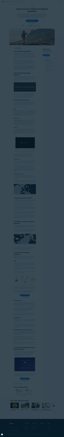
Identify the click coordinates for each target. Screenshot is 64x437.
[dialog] (32, 218)
